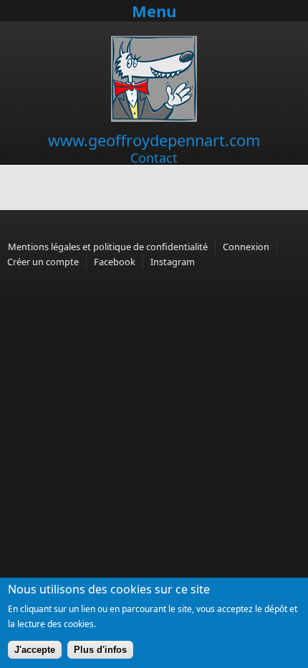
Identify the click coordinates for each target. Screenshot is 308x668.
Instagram (172, 261)
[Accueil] (154, 118)
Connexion (246, 246)
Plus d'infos (100, 649)
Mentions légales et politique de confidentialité (108, 246)
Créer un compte (43, 261)
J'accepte (34, 649)
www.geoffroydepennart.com (154, 140)
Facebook (114, 261)
